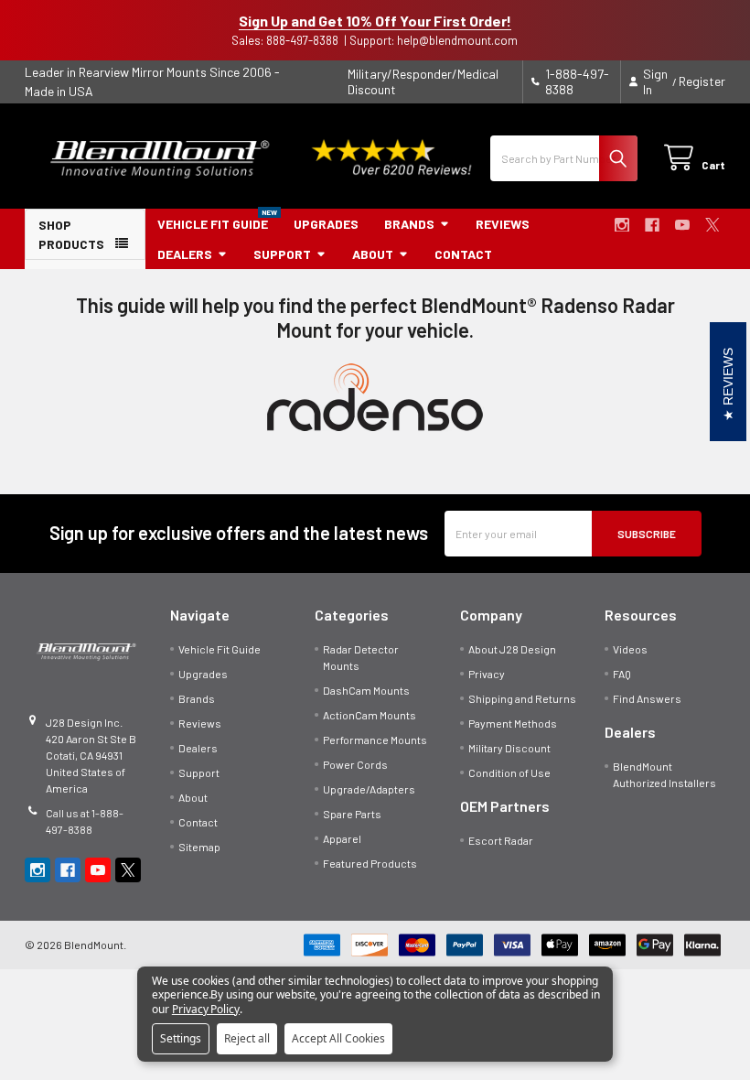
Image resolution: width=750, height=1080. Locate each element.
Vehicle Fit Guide (212, 224)
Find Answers (647, 698)
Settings (180, 1038)
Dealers (184, 254)
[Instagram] (622, 225)
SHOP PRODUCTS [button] (71, 234)
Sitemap (199, 846)
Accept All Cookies (338, 1038)
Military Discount (509, 747)
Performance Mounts (375, 739)
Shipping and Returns (522, 698)
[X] (712, 225)
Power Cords (355, 764)
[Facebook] (652, 225)
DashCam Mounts (366, 690)
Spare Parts (352, 813)
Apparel (342, 838)
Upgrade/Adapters (369, 789)
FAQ (622, 673)
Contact (463, 254)
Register (702, 81)
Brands (409, 224)
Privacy (486, 673)
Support (282, 254)
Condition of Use (509, 772)
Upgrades (326, 224)
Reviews (503, 224)
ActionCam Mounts (369, 714)
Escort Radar (500, 840)
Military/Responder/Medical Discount (423, 82)
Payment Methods (512, 723)
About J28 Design (512, 649)
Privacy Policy (206, 1009)
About (372, 254)
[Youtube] (682, 225)
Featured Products (370, 863)
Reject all (247, 1038)
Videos (630, 649)
